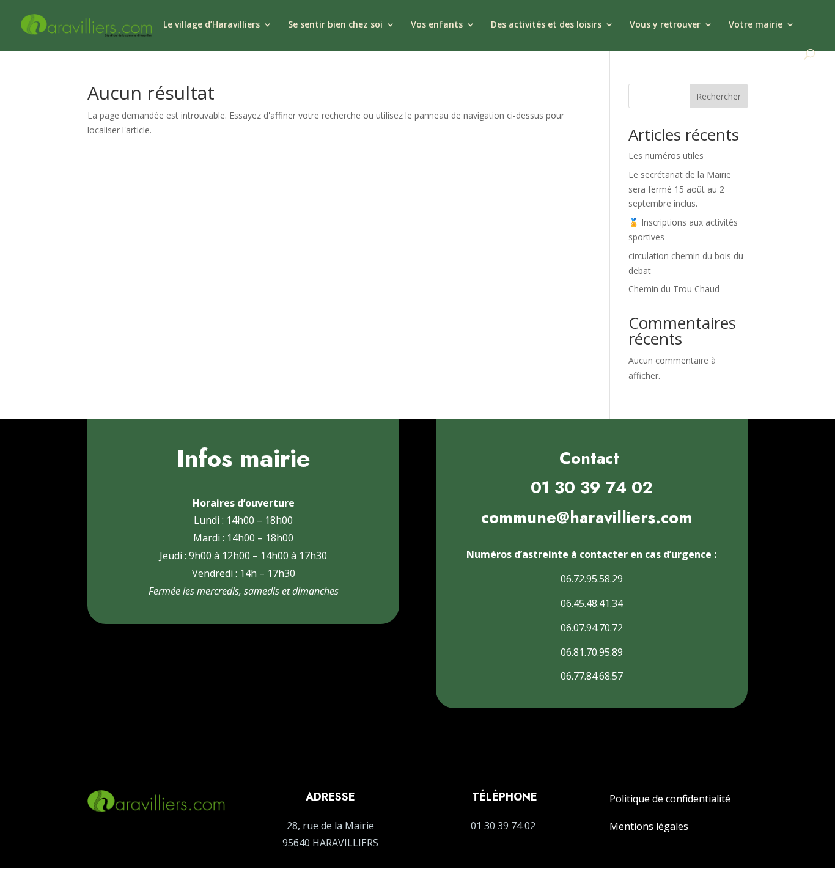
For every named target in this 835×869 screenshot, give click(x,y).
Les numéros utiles (666, 155)
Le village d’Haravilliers (211, 25)
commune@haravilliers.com (587, 517)
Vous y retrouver (665, 25)
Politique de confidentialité (669, 798)
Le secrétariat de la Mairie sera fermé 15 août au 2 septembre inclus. (679, 189)
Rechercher (718, 96)
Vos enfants (437, 25)
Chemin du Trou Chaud (673, 289)
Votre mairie (755, 25)
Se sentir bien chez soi (335, 25)
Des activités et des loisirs (546, 25)
